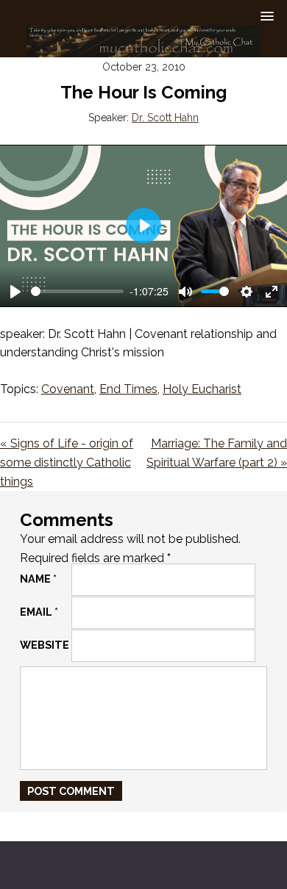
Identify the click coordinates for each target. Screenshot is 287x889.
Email (39, 611)
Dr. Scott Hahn (165, 117)
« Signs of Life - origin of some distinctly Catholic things (66, 462)
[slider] (77, 291)
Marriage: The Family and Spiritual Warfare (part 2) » (216, 452)
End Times (128, 389)
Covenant (67, 389)
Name (38, 578)
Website (44, 644)
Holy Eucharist (202, 389)
